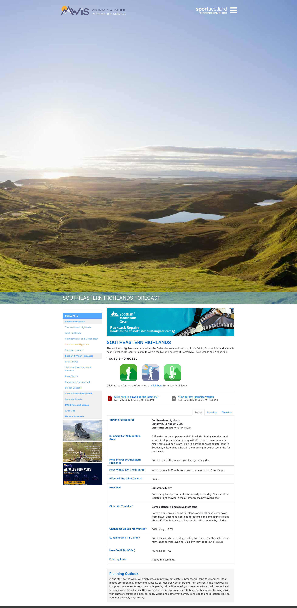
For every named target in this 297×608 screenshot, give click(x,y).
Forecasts (71, 315)
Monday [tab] (212, 412)
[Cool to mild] (172, 372)
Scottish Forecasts (75, 321)
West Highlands (73, 333)
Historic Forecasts (74, 416)
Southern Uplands (74, 350)
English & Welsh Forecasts (79, 356)
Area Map (70, 410)
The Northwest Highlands (78, 327)
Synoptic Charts (73, 399)
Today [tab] (198, 412)
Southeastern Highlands (77, 344)
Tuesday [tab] (227, 412)
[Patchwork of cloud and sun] (150, 372)
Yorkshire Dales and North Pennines (78, 369)
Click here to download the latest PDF (136, 396)
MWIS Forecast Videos (77, 405)
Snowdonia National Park (77, 382)
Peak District (71, 376)
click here (156, 385)
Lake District (71, 361)
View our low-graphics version (196, 396)
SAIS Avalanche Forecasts (78, 393)
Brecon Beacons (73, 387)
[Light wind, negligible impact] (128, 372)
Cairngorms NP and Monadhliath (81, 338)
